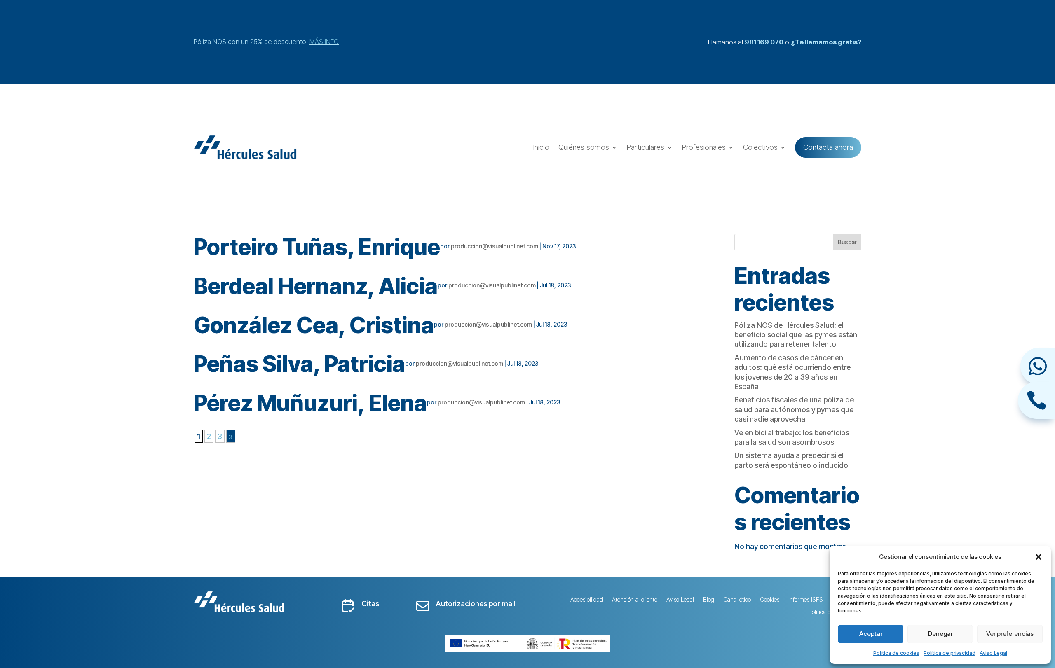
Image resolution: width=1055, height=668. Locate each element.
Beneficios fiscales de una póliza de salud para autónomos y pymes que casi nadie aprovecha (794, 409)
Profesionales (704, 147)
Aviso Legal (993, 653)
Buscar (847, 241)
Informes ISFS (805, 600)
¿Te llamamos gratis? (826, 42)
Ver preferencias (1010, 634)
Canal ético (737, 600)
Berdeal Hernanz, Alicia (316, 286)
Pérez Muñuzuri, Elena (310, 403)
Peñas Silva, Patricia (299, 363)
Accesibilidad (586, 600)
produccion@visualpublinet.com (494, 246)
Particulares (645, 147)
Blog (708, 600)
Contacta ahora (828, 147)
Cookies (769, 600)
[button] (1038, 557)
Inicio (541, 147)
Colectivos (760, 147)
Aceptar (870, 634)
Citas (370, 603)
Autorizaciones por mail (476, 603)
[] (1036, 416)
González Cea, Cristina (314, 325)
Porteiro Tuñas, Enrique (317, 247)
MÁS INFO (324, 41)
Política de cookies (896, 653)
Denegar (940, 634)
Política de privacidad (949, 653)
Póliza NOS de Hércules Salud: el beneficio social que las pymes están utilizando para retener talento (795, 335)
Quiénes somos (583, 147)
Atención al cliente (634, 600)
